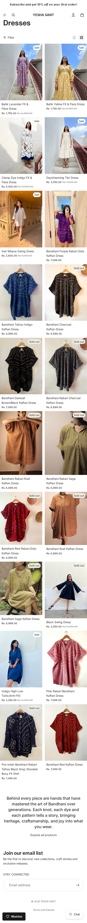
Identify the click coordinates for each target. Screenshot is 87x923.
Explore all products (43, 835)
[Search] (13, 15)
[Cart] (82, 15)
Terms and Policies (43, 909)
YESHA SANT (48, 901)
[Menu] (4, 15)
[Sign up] (77, 885)
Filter (11, 37)
